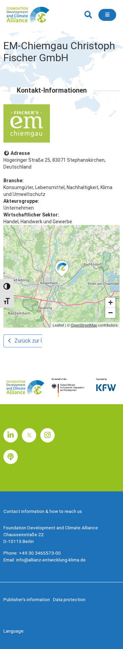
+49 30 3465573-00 (40, 553)
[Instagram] (47, 435)
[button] (88, 15)
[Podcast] (10, 457)
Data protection (69, 599)
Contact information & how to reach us (42, 511)
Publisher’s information (26, 599)
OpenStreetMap (84, 325)
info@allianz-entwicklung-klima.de (51, 559)
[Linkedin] (10, 435)
